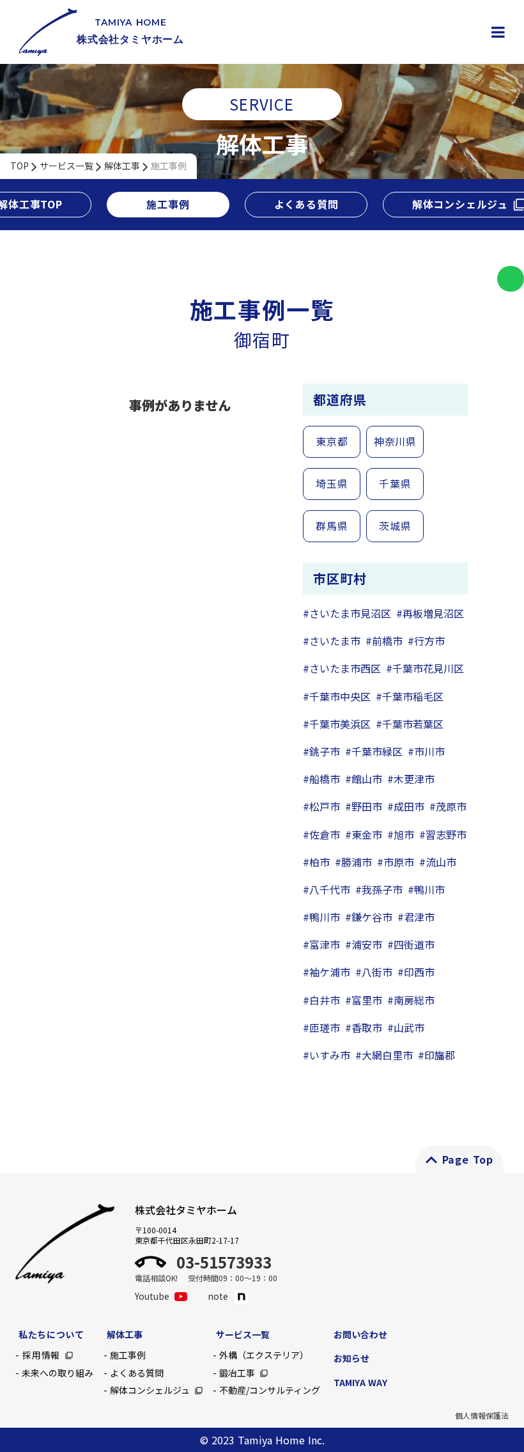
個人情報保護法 (482, 1415)
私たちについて (51, 1334)
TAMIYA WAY (360, 1382)
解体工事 (122, 166)
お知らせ (351, 1358)
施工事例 (169, 166)
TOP (19, 166)
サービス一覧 (66, 166)
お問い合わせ (360, 1334)
